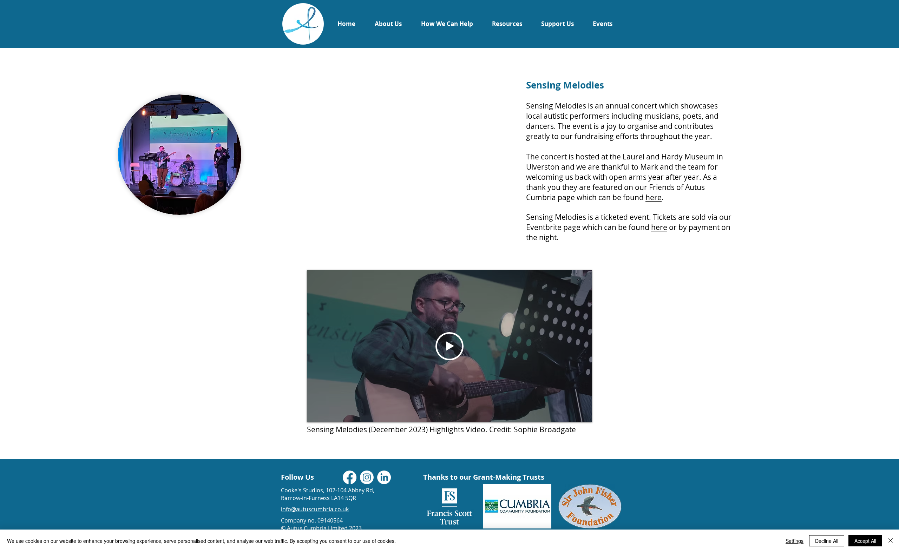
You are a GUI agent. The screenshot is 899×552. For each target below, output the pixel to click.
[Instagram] (367, 477)
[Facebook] (349, 477)
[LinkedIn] (384, 477)
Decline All (826, 540)
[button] (388, 24)
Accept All (865, 540)
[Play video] (449, 346)
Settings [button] (794, 540)
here (653, 197)
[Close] (890, 540)
